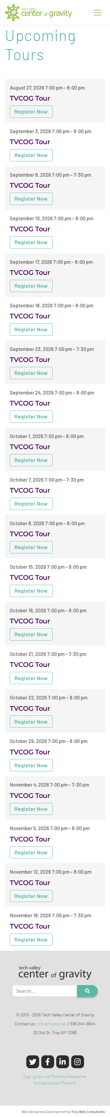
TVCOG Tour (30, 98)
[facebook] (47, 1061)
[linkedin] (62, 1061)
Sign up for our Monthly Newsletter (55, 1076)
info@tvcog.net (51, 1023)
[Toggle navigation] (97, 12)
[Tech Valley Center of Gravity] (38, 12)
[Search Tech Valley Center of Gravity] (87, 991)
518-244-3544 (82, 1023)
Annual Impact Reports (55, 1082)
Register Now (31, 111)
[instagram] (77, 1061)
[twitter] (32, 1061)
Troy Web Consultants (88, 1111)
